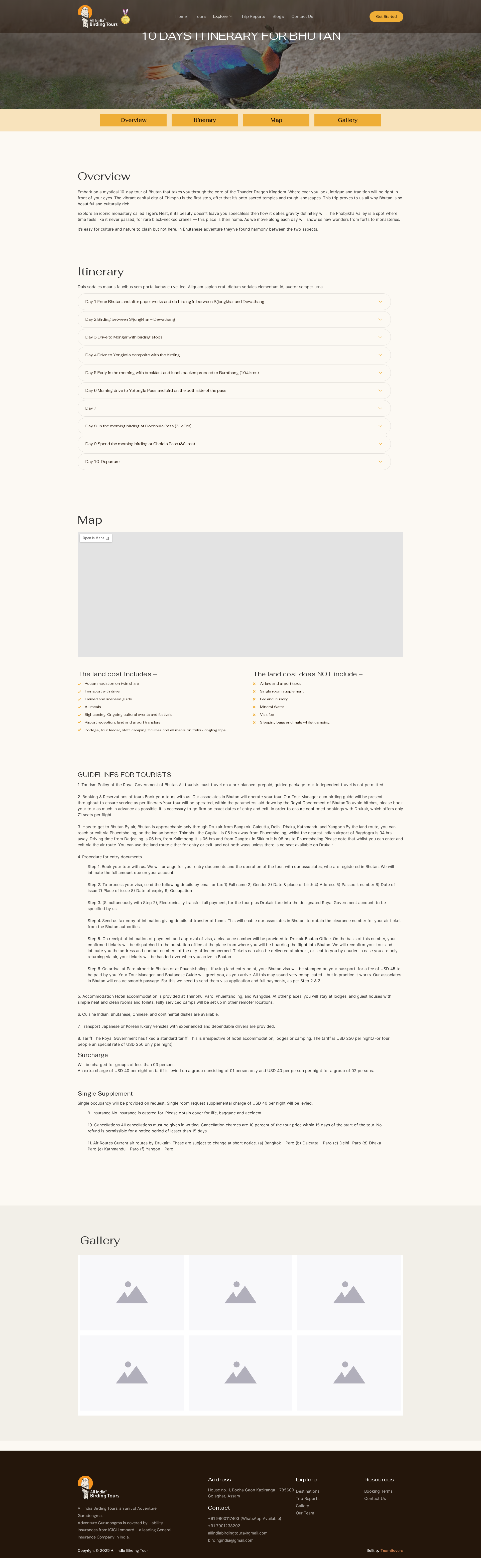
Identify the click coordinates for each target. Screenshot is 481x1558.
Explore (220, 16)
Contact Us (302, 16)
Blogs (278, 16)
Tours (200, 16)
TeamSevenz (392, 1550)
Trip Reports (253, 16)
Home (181, 16)
